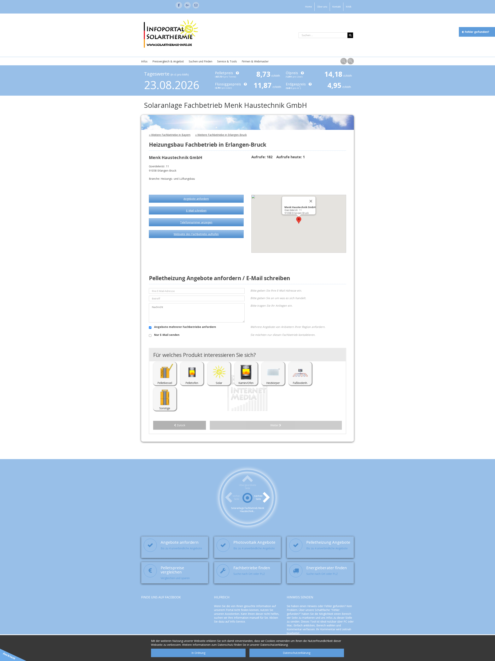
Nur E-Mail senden (166, 335)
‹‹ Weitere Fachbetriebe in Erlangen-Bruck (221, 135)
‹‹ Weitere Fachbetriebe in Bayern (169, 135)
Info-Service (237, 621)
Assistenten (232, 614)
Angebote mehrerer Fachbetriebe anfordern (184, 327)
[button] (298, 220)
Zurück (180, 425)
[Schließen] (311, 201)
